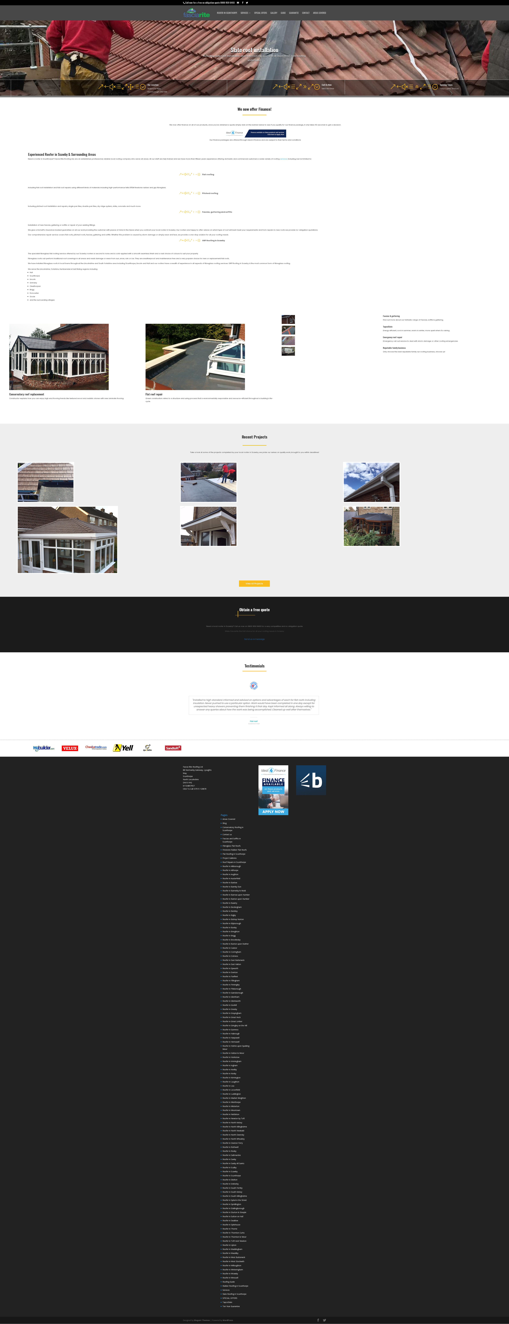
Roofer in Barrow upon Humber (236, 894)
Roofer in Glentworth (232, 1001)
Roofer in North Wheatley (234, 1139)
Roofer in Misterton (231, 1106)
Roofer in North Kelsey (232, 1122)
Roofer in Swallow (230, 1220)
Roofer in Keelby (230, 1069)
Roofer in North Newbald (233, 1130)
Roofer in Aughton (230, 874)
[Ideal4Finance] (255, 137)
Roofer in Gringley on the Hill (235, 1025)
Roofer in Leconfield (231, 1090)
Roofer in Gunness (230, 1029)
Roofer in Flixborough (232, 988)
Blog (225, 823)
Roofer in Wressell (230, 1277)
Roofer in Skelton (230, 1179)
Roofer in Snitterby (231, 1184)
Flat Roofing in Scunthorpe (234, 854)
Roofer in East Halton (232, 964)
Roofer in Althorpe (230, 870)
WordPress (228, 1320)
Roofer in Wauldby (230, 1253)
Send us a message (254, 639)
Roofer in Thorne (230, 1228)
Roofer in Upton (229, 1245)
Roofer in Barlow (230, 882)
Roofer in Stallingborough (233, 1208)
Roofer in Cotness (230, 956)
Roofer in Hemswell (231, 1042)
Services (244, 13)
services (283, 159)
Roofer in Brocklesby (231, 939)
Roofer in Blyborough (232, 923)
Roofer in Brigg (229, 935)
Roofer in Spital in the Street (235, 1200)
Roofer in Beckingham (232, 907)
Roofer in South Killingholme (235, 1196)
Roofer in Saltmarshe (232, 1155)
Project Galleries (230, 858)
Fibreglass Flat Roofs (232, 846)
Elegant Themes (202, 1320)
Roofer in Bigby (229, 915)
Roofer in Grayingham (232, 1013)
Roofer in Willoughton (232, 1265)
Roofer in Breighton (231, 931)
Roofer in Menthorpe (232, 1102)
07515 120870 (200, 789)
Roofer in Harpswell (231, 1037)
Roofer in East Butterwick (233, 960)
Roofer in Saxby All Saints (233, 1163)
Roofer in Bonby (230, 927)
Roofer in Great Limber (232, 1021)
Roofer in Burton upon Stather (236, 944)
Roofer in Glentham (231, 997)
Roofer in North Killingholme (235, 1126)
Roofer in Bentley (230, 911)
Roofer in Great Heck (232, 1017)
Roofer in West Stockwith (233, 1261)
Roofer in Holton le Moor (233, 1053)
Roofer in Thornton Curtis (234, 1232)
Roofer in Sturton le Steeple (234, 1212)
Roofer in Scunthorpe (227, 13)
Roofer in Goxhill (230, 1005)
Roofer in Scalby (229, 1167)
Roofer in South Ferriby (232, 1188)
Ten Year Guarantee (231, 1306)
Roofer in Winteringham (233, 1269)
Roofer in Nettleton (231, 1114)
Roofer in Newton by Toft (234, 1118)
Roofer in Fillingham (231, 980)
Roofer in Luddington (232, 1094)
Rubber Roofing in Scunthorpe (235, 1286)
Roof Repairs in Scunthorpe (234, 862)
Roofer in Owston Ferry (233, 1143)
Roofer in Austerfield (231, 878)
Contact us (227, 834)
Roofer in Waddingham (232, 1249)
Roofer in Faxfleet (230, 976)
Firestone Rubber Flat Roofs (235, 850)
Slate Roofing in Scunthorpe (234, 1294)
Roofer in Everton (230, 972)
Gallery (273, 13)
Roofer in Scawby (230, 1171)
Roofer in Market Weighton (234, 1098)
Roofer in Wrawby (230, 1273)
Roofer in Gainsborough (233, 992)
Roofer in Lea (228, 1086)
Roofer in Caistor (230, 948)
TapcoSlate (387, 326)
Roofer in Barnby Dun (232, 886)
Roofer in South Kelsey (232, 1192)
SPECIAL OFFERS (260, 13)
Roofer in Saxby (229, 1159)
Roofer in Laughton (231, 1081)
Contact (306, 13)
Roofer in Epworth (230, 968)
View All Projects (254, 583)
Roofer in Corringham (232, 952)
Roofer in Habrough (231, 1033)
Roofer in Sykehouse (231, 1224)
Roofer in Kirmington (231, 1077)
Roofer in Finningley (231, 984)
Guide (283, 13)
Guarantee (294, 13)
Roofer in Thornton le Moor (234, 1237)
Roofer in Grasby (230, 1009)
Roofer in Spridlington (232, 1204)
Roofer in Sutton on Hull (233, 1216)
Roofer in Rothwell (230, 1147)
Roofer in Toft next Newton (234, 1241)
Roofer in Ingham (230, 1065)
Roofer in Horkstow (231, 1057)
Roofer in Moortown (231, 1110)
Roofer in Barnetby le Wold (234, 890)
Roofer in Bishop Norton (233, 919)
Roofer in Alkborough (232, 866)
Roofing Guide (229, 1282)
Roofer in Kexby (229, 1073)
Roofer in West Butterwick (234, 1257)
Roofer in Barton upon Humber (236, 899)
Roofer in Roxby (229, 1151)
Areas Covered (319, 13)
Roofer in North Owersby (233, 1134)
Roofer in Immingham (232, 1061)
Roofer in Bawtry (230, 903)
